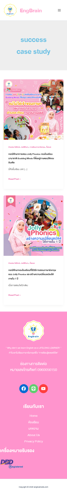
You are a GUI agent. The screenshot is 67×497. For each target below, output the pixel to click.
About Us (34, 435)
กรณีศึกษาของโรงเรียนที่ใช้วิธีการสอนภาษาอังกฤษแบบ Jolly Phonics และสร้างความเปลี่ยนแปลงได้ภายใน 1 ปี (32, 274)
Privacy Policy (33, 441)
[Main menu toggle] (59, 10)
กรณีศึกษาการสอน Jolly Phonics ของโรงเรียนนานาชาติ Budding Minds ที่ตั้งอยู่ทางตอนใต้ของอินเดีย (31, 158)
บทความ (33, 428)
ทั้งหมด (48, 147)
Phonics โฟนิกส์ (14, 147)
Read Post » (14, 179)
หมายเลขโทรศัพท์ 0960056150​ (33, 369)
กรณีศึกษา (24, 147)
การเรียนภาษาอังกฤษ (37, 147)
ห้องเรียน (33, 422)
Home (34, 415)
